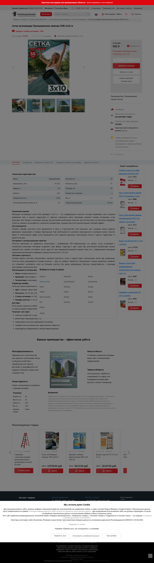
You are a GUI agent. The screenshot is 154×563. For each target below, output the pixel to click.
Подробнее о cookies (77, 524)
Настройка (111, 536)
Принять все (60, 536)
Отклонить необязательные (86, 536)
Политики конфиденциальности (41, 511)
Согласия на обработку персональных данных (73, 511)
